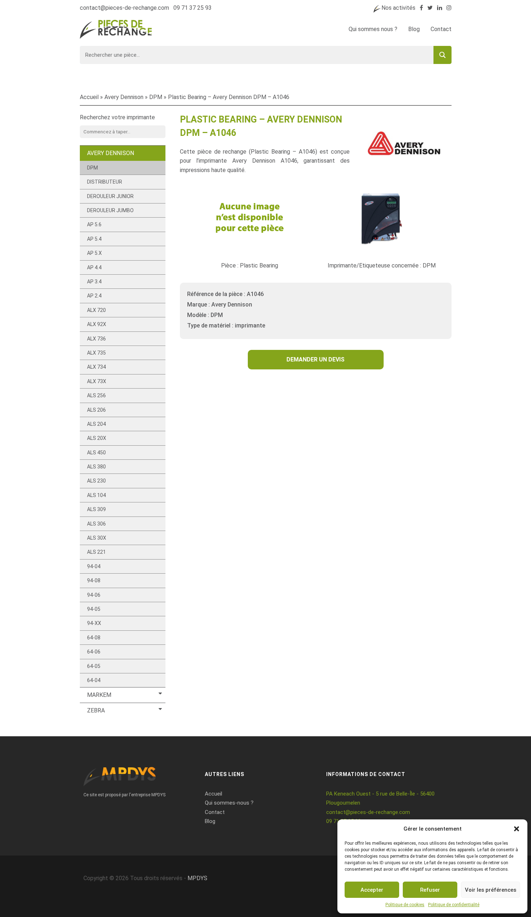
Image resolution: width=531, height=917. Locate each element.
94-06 (93, 595)
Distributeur (104, 182)
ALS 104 (96, 495)
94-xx (94, 623)
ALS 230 (96, 481)
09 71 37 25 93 (192, 7)
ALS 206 (96, 410)
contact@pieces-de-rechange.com (124, 7)
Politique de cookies (404, 904)
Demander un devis (315, 359)
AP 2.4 (94, 296)
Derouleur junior (110, 196)
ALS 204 (96, 424)
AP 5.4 (94, 239)
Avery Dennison (123, 97)
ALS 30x (96, 538)
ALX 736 (96, 339)
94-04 (93, 566)
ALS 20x (96, 438)
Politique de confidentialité (453, 904)
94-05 (93, 609)
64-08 (93, 637)
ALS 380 (96, 467)
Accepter (372, 890)
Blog (414, 29)
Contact (441, 29)
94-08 (93, 580)
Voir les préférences (490, 890)
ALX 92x (96, 324)
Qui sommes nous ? (373, 29)
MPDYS (197, 878)
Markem (99, 694)
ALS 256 (96, 395)
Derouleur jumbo (110, 210)
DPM (155, 97)
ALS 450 (96, 452)
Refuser (430, 890)
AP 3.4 (94, 281)
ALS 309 (96, 509)
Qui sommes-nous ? (229, 803)
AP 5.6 (94, 224)
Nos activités (398, 7)
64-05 (93, 666)
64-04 (93, 680)
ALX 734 (96, 367)
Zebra (96, 710)
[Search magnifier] (442, 55)
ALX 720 (96, 310)
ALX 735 (96, 353)
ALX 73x (96, 381)
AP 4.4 (94, 267)
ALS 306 (96, 524)
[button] (516, 828)
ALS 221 (96, 552)
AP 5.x (94, 253)
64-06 (93, 652)
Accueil (89, 97)
